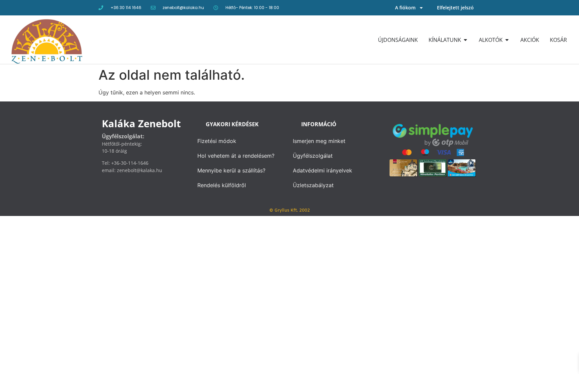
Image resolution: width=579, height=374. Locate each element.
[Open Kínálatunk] (465, 40)
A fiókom (405, 7)
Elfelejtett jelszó (455, 7)
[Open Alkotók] (507, 40)
